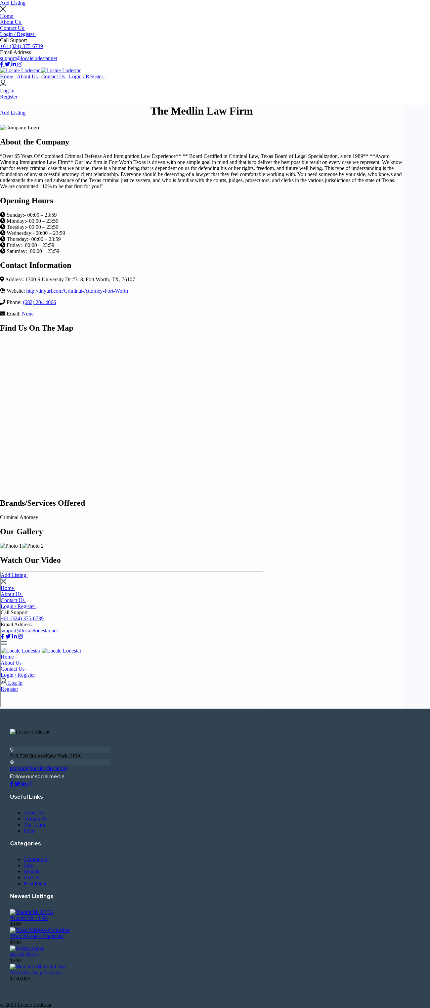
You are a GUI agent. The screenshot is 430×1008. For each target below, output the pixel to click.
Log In (7, 90)
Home (7, 16)
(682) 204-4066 (39, 302)
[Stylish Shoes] (27, 948)
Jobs (28, 865)
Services (32, 877)
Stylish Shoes (24, 954)
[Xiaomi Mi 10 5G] (31, 912)
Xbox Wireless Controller (37, 936)
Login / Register (18, 34)
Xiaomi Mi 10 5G (29, 918)
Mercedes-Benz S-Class (35, 972)
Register (8, 96)
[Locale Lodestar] (20, 70)
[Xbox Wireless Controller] (40, 930)
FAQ (29, 831)
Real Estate (35, 883)
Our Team (34, 825)
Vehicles (32, 871)
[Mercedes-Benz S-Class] (38, 966)
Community (36, 859)
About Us (11, 22)
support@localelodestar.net (28, 58)
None (28, 314)
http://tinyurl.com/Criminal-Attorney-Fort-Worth (77, 291)
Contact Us (12, 28)
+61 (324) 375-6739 (21, 46)
